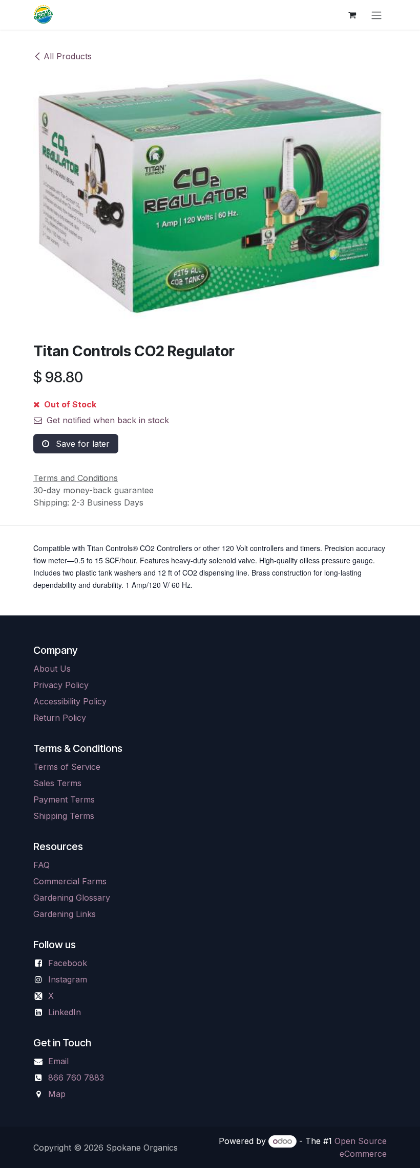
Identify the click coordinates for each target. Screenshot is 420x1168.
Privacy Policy (61, 685)
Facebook (67, 963)
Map (57, 1094)
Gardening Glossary (71, 897)
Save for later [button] (81, 444)
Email (58, 1061)
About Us (52, 668)
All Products (68, 56)
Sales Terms (57, 783)
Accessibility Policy (70, 701)
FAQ (41, 865)
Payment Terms (64, 799)
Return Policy (59, 718)
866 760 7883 (76, 1077)
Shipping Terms (63, 816)
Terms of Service (66, 767)
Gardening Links (64, 914)
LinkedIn (64, 1012)
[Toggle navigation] (376, 15)
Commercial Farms (70, 881)
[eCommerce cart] (352, 15)
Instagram (67, 979)
